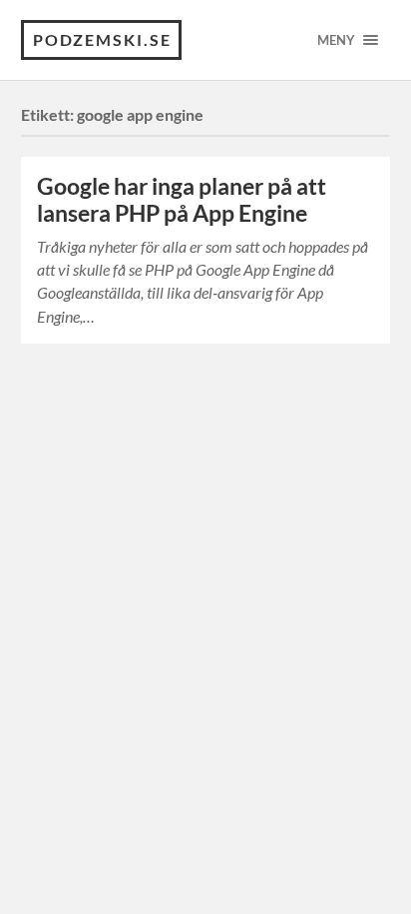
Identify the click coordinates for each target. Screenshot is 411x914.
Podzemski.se (102, 39)
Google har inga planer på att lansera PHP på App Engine (181, 200)
